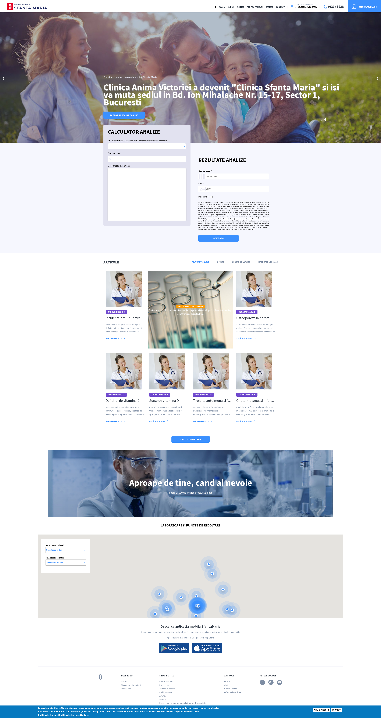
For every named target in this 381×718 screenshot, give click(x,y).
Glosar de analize (241, 262)
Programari (164, 685)
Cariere (269, 7)
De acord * (203, 196)
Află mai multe (114, 338)
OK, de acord (321, 709)
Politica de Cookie (47, 715)
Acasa (222, 7)
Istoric (124, 681)
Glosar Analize (230, 688)
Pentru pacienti (166, 681)
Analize (240, 7)
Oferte (220, 262)
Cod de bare (205, 171)
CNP (201, 183)
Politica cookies (166, 692)
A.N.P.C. (162, 695)
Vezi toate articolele (190, 439)
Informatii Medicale (268, 262)
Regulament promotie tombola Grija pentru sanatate (182, 703)
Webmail (163, 699)
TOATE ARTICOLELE (200, 262)
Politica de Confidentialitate (74, 715)
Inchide (336, 709)
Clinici (230, 7)
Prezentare (126, 688)
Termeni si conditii (167, 688)
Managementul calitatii (131, 685)
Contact (280, 7)
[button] (208, 564)
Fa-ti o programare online (124, 115)
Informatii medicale (232, 692)
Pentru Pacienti (255, 7)
